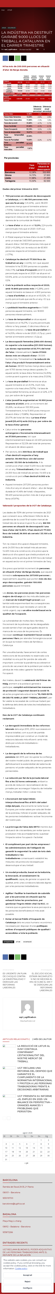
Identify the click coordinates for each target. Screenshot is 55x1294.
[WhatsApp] (17, 58)
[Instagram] (22, 1026)
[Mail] (27, 1026)
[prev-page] (4, 1118)
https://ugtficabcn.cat (27, 1021)
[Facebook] (5, 58)
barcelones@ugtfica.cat (14, 1204)
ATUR (9, 10)
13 (27, 1148)
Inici (3, 10)
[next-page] (8, 1118)
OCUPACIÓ (11, 28)
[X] (11, 58)
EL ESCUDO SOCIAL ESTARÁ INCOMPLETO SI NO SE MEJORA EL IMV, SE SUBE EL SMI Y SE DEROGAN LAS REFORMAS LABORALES (40, 982)
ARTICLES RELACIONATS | (16, 1039)
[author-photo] (27, 1013)
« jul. (26, 1163)
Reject (27, 1281)
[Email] (23, 58)
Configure (27, 1288)
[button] (4, 3)
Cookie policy (21, 1268)
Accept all (27, 1275)
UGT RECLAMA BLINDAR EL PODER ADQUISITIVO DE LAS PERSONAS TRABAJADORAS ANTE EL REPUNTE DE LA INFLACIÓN (27, 1252)
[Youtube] (39, 1026)
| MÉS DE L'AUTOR (42, 1039)
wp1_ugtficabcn (10, 49)
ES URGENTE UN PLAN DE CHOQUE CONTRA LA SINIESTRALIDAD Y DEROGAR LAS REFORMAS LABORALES (14, 980)
